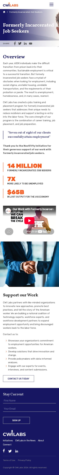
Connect (7, 445)
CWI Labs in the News (25, 440)
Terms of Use (9, 460)
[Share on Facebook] (15, 44)
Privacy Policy (24, 460)
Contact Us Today (18, 379)
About (41, 440)
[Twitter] (10, 451)
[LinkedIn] (16, 451)
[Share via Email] (30, 43)
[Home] (4, 12)
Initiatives (8, 440)
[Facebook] (4, 451)
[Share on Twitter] (19, 43)
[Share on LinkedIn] (25, 43)
